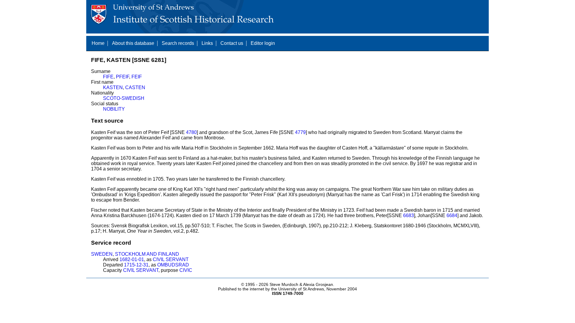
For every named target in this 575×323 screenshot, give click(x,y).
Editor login (263, 43)
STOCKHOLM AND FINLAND (147, 254)
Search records (178, 43)
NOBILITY (114, 109)
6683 (408, 215)
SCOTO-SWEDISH (123, 98)
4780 (191, 132)
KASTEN (113, 87)
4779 (300, 132)
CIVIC (185, 270)
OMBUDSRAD (173, 264)
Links (207, 43)
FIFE (108, 76)
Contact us (231, 43)
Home (98, 43)
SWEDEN (102, 254)
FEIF (136, 76)
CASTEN (135, 87)
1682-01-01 (131, 259)
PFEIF (122, 76)
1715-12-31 (136, 264)
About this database (133, 43)
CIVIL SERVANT (171, 259)
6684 (452, 215)
